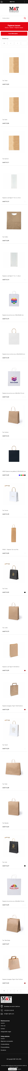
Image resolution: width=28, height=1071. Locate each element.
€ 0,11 (5, 162)
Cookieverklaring (5, 1044)
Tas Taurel (5, 745)
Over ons (3, 1025)
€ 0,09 (5, 240)
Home (6, 27)
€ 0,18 (5, 358)
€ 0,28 (5, 787)
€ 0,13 (5, 201)
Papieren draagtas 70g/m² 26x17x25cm (12, 979)
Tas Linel (4, 862)
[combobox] (12, 18)
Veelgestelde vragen (6, 1031)
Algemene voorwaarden (7, 1041)
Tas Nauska (5, 823)
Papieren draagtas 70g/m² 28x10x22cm (12, 706)
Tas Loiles (5, 627)
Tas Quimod (5, 158)
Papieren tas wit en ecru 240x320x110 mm (13, 393)
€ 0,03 (5, 84)
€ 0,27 (5, 866)
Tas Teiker (5, 80)
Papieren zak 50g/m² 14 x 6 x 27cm (11, 198)
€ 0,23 (5, 826)
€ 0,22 (5, 397)
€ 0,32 (5, 983)
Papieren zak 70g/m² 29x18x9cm (10, 666)
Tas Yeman (5, 510)
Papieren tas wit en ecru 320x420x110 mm (13, 901)
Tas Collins (5, 237)
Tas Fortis (5, 588)
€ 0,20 (5, 475)
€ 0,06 (5, 123)
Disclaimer (3, 1050)
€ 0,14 (5, 279)
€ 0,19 (5, 318)
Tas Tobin (4, 784)
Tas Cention (5, 432)
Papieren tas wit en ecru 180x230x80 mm (13, 315)
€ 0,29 (5, 670)
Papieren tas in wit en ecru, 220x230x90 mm (13, 354)
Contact (3, 1028)
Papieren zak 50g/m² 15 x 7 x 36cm (11, 276)
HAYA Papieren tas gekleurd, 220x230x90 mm (14, 471)
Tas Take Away (6, 940)
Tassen (11, 27)
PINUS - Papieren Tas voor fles (10, 549)
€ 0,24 (5, 748)
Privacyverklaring (5, 1047)
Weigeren (19, 1069)
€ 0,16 (5, 436)
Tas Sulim (4, 119)
